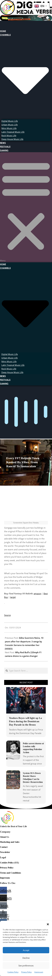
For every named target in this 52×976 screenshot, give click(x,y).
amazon (37, 593)
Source (7, 615)
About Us (4, 837)
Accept (26, 950)
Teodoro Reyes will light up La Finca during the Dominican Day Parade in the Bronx (25, 721)
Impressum (38, 972)
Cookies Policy (12, 972)
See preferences (26, 965)
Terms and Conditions (10, 873)
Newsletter (5, 852)
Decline (26, 957)
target (13, 597)
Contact (3, 847)
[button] (47, 924)
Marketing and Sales (9, 842)
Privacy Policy (26, 972)
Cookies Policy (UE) (9, 862)
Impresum (5, 878)
